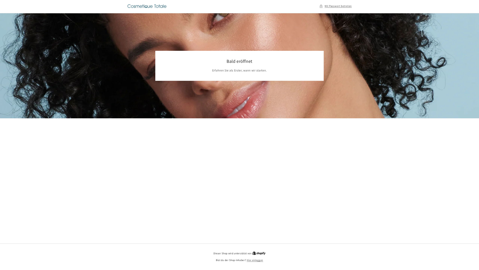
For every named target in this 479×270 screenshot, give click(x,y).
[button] (335, 6)
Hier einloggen (255, 260)
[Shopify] (259, 253)
